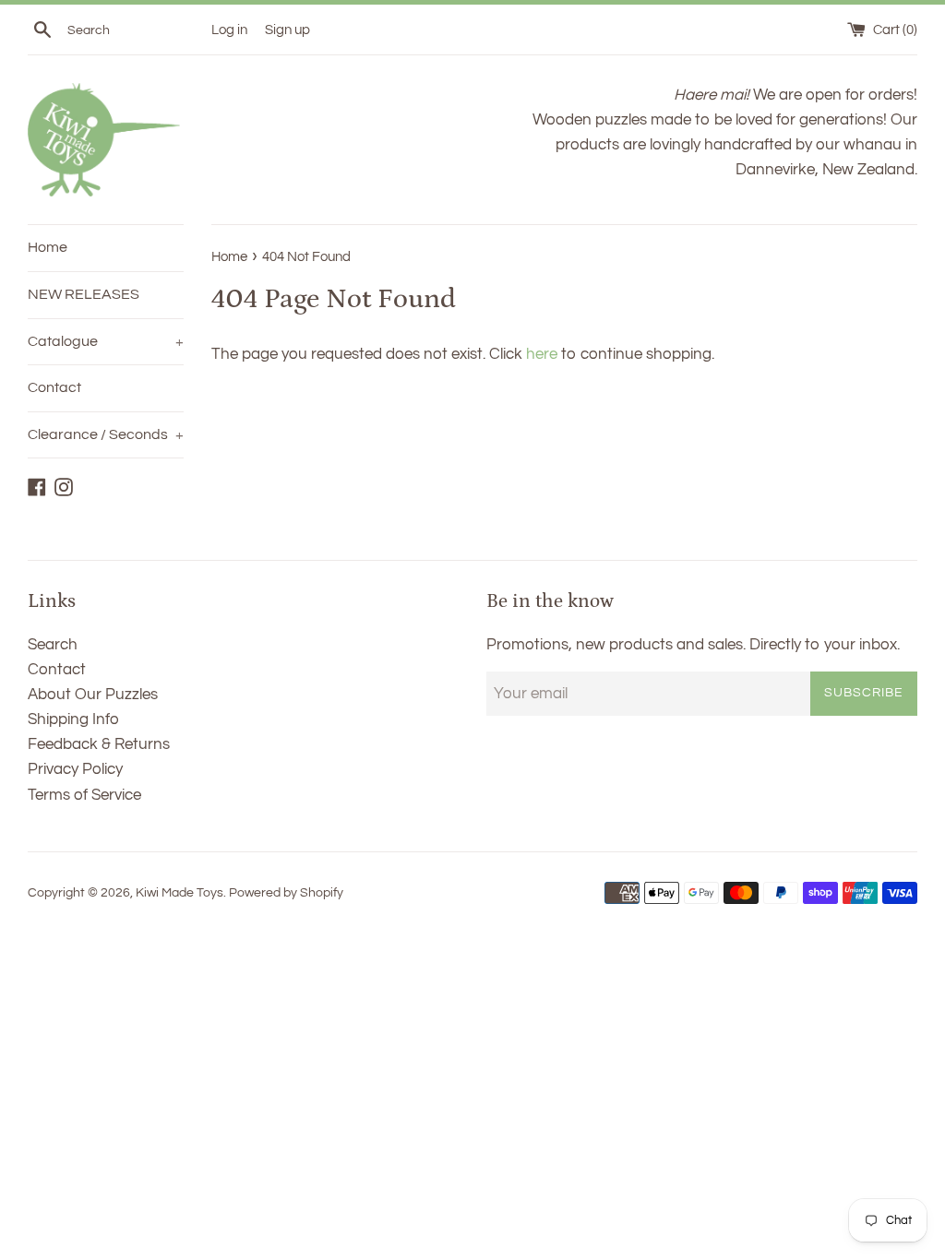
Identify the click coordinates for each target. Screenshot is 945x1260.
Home (47, 247)
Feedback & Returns (99, 744)
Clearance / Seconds (106, 434)
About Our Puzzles (93, 694)
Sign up (287, 29)
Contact (54, 387)
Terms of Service (84, 795)
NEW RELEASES (83, 294)
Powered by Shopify (286, 892)
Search (53, 644)
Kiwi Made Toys (179, 892)
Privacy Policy (75, 769)
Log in (229, 29)
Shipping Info (73, 719)
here (541, 354)
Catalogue (106, 341)
